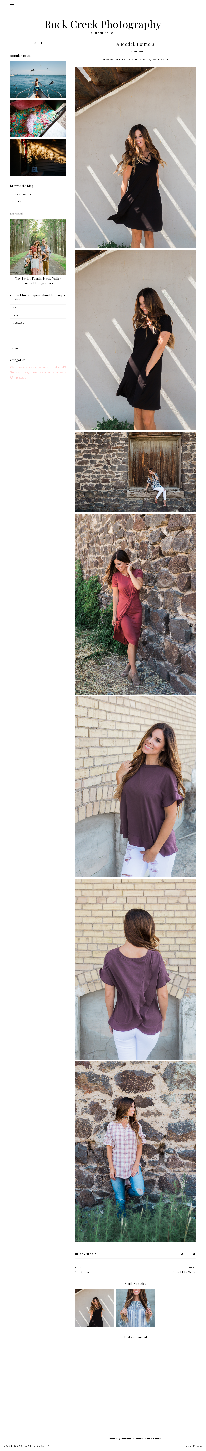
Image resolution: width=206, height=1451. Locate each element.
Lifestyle (26, 372)
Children (16, 367)
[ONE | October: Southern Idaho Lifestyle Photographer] (38, 175)
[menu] (12, 5)
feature (22, 378)
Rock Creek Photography (103, 24)
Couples (42, 367)
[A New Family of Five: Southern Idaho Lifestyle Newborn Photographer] (38, 135)
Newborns (59, 372)
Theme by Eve (192, 1446)
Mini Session (42, 372)
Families (55, 367)
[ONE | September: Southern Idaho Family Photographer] (38, 96)
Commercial (89, 1254)
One (14, 377)
